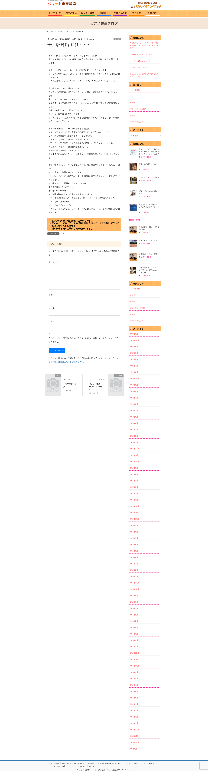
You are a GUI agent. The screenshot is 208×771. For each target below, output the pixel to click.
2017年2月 (134, 493)
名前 (50, 295)
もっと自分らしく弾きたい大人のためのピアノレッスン (144, 75)
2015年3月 (134, 634)
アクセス (126, 763)
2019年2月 (134, 404)
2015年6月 (134, 615)
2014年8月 (134, 679)
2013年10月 (134, 742)
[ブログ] (53, 379)
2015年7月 (134, 608)
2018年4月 (134, 423)
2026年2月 (134, 334)
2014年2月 (134, 717)
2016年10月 (134, 519)
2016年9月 (134, 525)
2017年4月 (134, 481)
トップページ (54, 763)
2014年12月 (134, 653)
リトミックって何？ (78, 766)
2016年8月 (134, 532)
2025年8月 (134, 353)
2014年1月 (134, 723)
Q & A (91, 766)
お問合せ (137, 763)
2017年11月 (134, 455)
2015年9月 (134, 596)
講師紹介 (91, 763)
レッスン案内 (79, 763)
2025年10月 (134, 340)
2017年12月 (134, 449)
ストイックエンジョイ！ (140, 61)
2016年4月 (134, 557)
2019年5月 (134, 385)
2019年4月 (134, 391)
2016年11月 (134, 512)
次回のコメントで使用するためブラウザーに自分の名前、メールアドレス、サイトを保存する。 (84, 340)
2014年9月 (134, 672)
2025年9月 (134, 347)
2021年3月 (134, 372)
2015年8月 (134, 602)
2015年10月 (134, 589)
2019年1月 (134, 410)
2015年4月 (134, 627)
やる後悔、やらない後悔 (148, 254)
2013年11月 (134, 736)
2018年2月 (134, 436)
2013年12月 (134, 730)
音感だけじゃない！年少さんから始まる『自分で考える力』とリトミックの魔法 (144, 45)
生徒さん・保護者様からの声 (109, 763)
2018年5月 (134, 417)
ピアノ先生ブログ (150, 763)
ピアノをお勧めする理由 (58, 766)
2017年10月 (134, 462)
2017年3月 (134, 487)
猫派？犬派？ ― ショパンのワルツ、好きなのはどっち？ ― (149, 270)
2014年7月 (134, 685)
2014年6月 (134, 691)
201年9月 (133, 749)
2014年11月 (134, 659)
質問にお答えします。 (138, 122)
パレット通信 (135, 90)
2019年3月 (134, 398)
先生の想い (66, 763)
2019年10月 (134, 378)
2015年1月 (134, 647)
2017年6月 (134, 474)
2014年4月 (134, 704)
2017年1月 (134, 500)
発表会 (132, 115)
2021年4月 (134, 366)
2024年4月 (134, 359)
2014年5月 (134, 698)
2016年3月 (134, 564)
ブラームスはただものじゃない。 (142, 55)
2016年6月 (134, 544)
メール (51, 308)
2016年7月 (134, 538)
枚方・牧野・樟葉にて (138, 109)
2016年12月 (134, 506)
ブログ (117, 39)
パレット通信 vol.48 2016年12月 (96, 386)
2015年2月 (134, 640)
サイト (51, 321)
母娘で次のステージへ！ (148, 240)
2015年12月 (134, 583)
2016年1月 (134, 576)
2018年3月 (134, 430)
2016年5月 (134, 551)
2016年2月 (134, 570)
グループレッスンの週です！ (141, 67)
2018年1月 (134, 442)
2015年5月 (134, 621)
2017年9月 (134, 468)
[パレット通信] (116, 379)
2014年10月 (134, 666)
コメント (54, 262)
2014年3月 (134, 710)
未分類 (132, 103)
